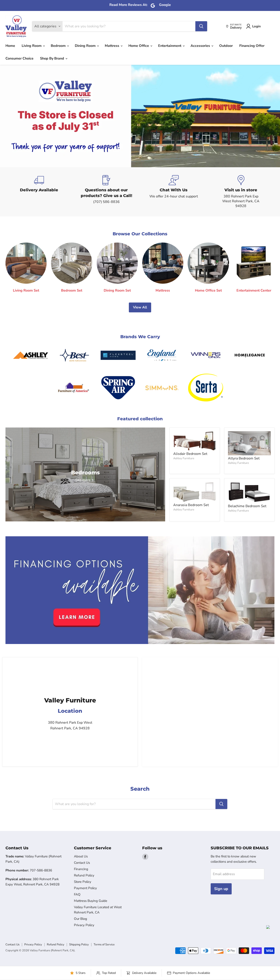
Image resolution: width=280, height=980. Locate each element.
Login (256, 26)
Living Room (32, 45)
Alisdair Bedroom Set (190, 453)
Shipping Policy (79, 945)
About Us (81, 856)
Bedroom (58, 45)
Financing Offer (251, 45)
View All (140, 307)
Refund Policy (84, 875)
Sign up (221, 888)
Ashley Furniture (183, 458)
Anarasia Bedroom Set (191, 505)
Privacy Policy (84, 925)
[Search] (201, 26)
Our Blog (80, 919)
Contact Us (82, 862)
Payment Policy (85, 888)
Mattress (112, 45)
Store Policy (82, 882)
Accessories (201, 45)
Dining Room (85, 45)
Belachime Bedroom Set (247, 506)
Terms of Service (104, 945)
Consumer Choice (19, 58)
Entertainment (170, 45)
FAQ (77, 894)
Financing (81, 869)
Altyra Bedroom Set (244, 458)
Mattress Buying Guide (90, 901)
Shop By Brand (52, 58)
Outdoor (226, 45)
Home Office (139, 45)
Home (10, 45)
